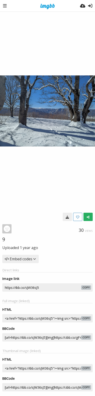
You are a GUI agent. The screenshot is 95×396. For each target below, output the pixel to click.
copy (86, 287)
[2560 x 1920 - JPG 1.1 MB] (67, 217)
